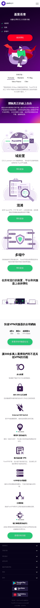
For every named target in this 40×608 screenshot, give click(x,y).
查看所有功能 (20, 536)
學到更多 (20, 169)
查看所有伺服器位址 (20, 342)
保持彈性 (20, 38)
